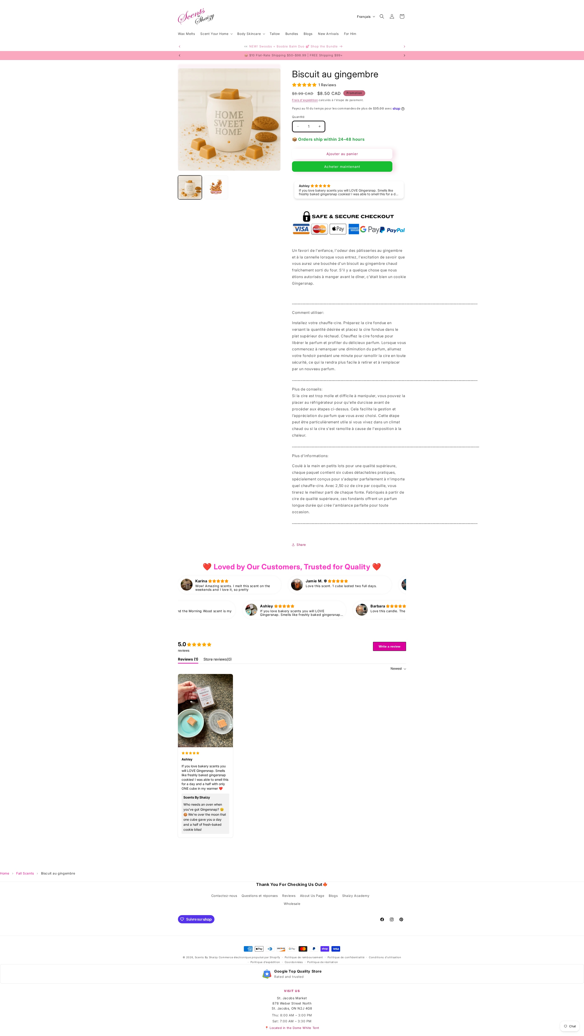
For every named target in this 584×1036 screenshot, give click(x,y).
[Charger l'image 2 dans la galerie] (216, 187)
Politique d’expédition (265, 961)
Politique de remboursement (304, 957)
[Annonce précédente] (180, 46)
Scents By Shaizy (206, 957)
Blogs (333, 896)
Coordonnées (294, 961)
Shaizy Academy (355, 896)
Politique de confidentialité (346, 957)
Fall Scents (25, 873)
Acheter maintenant (342, 166)
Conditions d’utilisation (385, 957)
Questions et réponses (260, 896)
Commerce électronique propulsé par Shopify (249, 957)
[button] (216, 34)
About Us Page (312, 896)
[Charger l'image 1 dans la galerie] (190, 187)
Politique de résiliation (322, 961)
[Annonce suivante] (404, 46)
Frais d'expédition (305, 100)
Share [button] (301, 545)
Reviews (288, 896)
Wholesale (292, 904)
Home (4, 873)
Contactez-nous (224, 896)
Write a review (389, 646)
